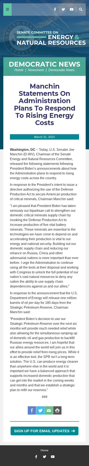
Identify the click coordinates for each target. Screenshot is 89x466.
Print (57, 410)
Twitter (40, 410)
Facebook (32, 410)
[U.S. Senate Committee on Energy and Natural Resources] (44, 36)
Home (18, 70)
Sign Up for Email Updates (42, 431)
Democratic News (44, 64)
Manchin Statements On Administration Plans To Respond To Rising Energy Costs (44, 104)
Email (49, 410)
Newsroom (36, 70)
